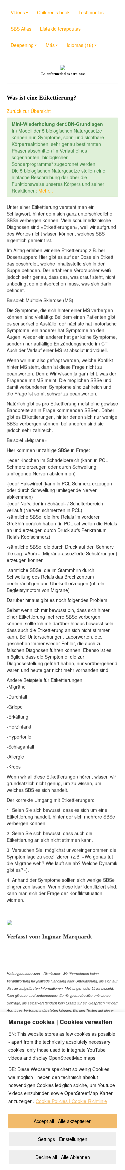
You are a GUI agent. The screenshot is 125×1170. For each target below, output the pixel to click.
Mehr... (45, 190)
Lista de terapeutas (60, 28)
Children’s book (53, 12)
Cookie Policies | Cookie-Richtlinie (71, 1101)
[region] (62, 1091)
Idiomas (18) (80, 45)
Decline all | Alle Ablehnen (62, 1157)
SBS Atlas (21, 28)
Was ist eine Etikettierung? (41, 97)
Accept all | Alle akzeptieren (63, 1121)
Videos (18, 12)
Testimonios (91, 12)
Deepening (22, 45)
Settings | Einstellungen (62, 1139)
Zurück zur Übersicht (29, 111)
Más (50, 45)
